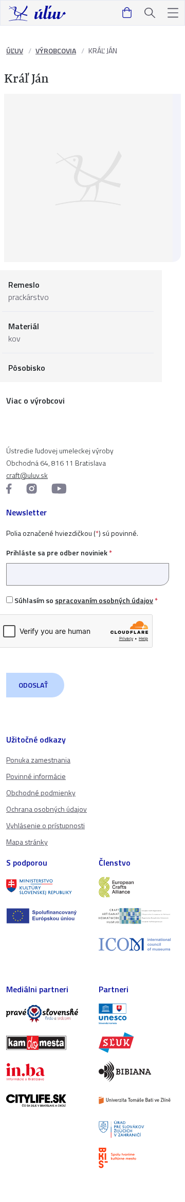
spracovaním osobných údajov (104, 600)
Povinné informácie (36, 776)
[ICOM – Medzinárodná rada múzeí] (139, 944)
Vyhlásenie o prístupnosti (45, 825)
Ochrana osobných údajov (46, 809)
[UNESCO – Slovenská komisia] (139, 1014)
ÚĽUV (14, 50)
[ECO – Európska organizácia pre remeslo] (139, 916)
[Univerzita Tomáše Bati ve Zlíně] (139, 1100)
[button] (173, 13)
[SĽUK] (139, 1042)
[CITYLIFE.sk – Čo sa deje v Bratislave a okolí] (46, 1100)
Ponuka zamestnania (38, 759)
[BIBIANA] (139, 1071)
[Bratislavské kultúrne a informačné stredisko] (139, 1158)
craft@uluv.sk (27, 475)
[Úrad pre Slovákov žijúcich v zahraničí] (139, 1129)
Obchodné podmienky (41, 792)
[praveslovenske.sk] (46, 1014)
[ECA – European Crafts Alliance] (139, 887)
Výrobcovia (55, 50)
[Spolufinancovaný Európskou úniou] (46, 916)
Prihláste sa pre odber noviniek (59, 552)
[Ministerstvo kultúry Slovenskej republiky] (46, 887)
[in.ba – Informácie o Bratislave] (46, 1071)
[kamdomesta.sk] (46, 1042)
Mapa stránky (27, 841)
